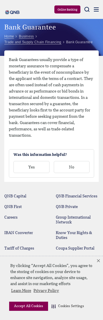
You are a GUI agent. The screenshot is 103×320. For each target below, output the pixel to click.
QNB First (13, 207)
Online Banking (67, 9)
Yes (31, 167)
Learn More (21, 291)
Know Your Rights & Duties (74, 235)
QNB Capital (15, 196)
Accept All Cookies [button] (28, 306)
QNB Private (67, 207)
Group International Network (73, 219)
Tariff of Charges (19, 248)
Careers (10, 217)
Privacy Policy (46, 291)
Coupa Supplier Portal (75, 248)
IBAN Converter (18, 233)
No (71, 167)
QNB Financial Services (76, 196)
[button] (67, 306)
